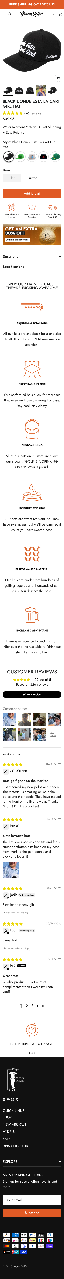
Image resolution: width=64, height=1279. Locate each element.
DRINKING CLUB (15, 1146)
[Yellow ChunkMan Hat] (20, 157)
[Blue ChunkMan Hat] (32, 157)
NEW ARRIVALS (14, 1124)
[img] (13, 764)
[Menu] (4, 14)
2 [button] (27, 1005)
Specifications (13, 266)
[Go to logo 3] (34, 1053)
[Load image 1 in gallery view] (32, 51)
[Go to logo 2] (32, 1053)
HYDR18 (9, 1131)
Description (11, 256)
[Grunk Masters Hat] (55, 157)
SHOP (7, 1117)
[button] (13, 113)
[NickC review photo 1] (11, 870)
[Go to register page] (32, 248)
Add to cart (32, 193)
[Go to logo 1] (29, 1053)
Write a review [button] (32, 694)
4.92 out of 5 (41, 679)
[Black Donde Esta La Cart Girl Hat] (9, 157)
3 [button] (32, 1005)
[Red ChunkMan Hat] (43, 157)
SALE (6, 1138)
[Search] (11, 14)
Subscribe (32, 1212)
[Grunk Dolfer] (32, 14)
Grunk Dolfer (20, 1267)
